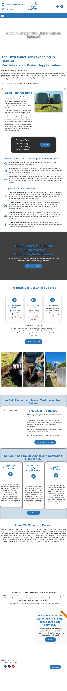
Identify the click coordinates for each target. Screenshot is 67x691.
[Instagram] (9, 666)
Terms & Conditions (6, 686)
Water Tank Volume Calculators (22, 664)
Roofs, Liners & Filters (41, 663)
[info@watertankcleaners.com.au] (3, 4)
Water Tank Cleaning (40, 655)
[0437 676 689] (3, 9)
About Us (20, 655)
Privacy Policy (14, 686)
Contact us (11, 603)
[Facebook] (5, 666)
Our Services (38, 651)
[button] (3, 372)
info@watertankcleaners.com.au (15, 4)
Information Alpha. (19, 688)
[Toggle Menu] (2, 16)
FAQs (19, 669)
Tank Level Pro (39, 659)
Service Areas (21, 659)
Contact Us (50, 639)
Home (19, 651)
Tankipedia (38, 667)
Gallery (19, 673)
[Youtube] (13, 666)
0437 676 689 (9, 9)
